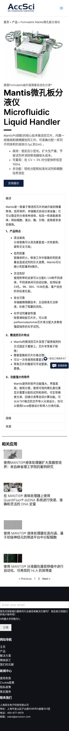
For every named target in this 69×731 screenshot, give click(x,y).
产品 (15, 22)
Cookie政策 (7, 682)
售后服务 (5, 691)
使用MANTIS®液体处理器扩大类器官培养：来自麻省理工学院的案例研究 (33, 465)
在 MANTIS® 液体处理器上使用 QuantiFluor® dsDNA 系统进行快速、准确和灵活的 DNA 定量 (33, 500)
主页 (3, 647)
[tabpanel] (34, 308)
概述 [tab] (8, 198)
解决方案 (5, 655)
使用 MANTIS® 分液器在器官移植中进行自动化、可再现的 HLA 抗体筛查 (33, 569)
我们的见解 (7, 664)
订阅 (5, 627)
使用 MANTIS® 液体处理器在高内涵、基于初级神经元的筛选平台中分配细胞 (33, 535)
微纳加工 (5, 660)
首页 (6, 22)
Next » (46, 578)
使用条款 (5, 678)
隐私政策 (5, 687)
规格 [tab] (8, 418)
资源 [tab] (8, 426)
